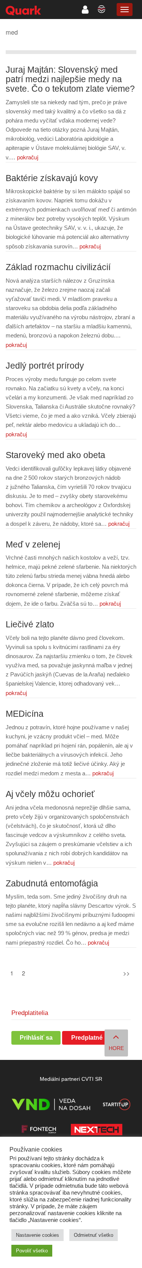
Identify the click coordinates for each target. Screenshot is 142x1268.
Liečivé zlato (30, 624)
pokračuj (27, 157)
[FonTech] (39, 1131)
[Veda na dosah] (51, 1106)
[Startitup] (116, 1106)
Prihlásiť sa (36, 1037)
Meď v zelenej (33, 544)
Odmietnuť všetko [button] (93, 1235)
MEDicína (25, 714)
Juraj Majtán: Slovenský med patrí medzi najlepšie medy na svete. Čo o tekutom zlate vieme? (70, 79)
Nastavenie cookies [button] (37, 1235)
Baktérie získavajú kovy (52, 178)
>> (126, 973)
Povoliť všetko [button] (32, 1251)
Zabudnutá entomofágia (52, 883)
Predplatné (87, 1037)
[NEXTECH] (96, 1131)
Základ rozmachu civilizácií (58, 267)
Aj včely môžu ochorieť (50, 794)
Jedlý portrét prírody (45, 366)
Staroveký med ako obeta (55, 455)
